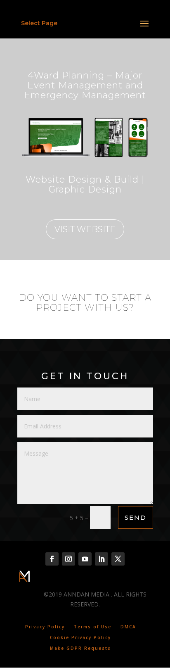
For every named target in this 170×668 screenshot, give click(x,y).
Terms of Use (92, 627)
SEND (135, 517)
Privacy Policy (45, 627)
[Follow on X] (118, 559)
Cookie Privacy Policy (80, 637)
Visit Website (85, 229)
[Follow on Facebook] (52, 559)
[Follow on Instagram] (68, 559)
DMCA (128, 627)
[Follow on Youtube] (85, 559)
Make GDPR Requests (80, 648)
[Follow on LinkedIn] (101, 559)
